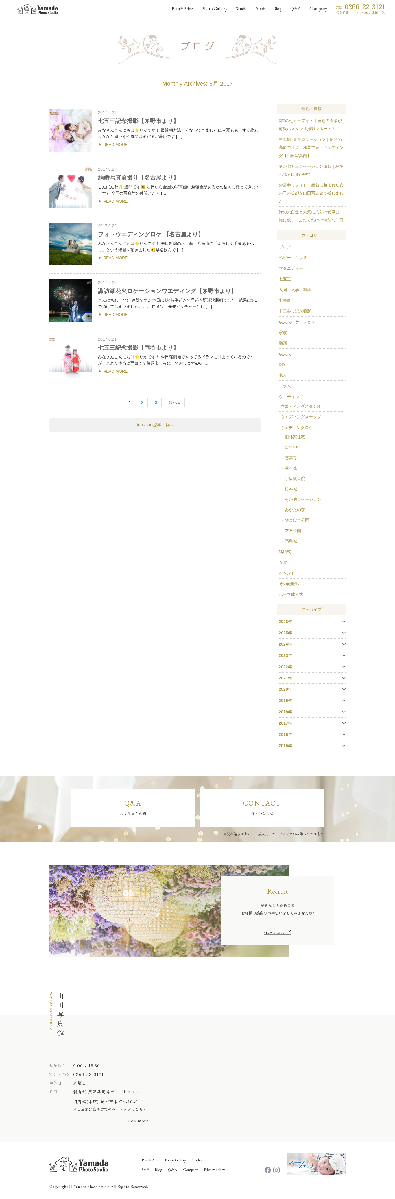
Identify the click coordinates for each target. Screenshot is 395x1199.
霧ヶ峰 (291, 468)
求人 (283, 375)
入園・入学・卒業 (295, 289)
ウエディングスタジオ (300, 406)
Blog (277, 8)
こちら (141, 1108)
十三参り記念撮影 (295, 311)
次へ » (174, 402)
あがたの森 (295, 509)
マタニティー (291, 268)
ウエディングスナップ (300, 417)
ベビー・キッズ (293, 257)
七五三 (285, 279)
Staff (260, 8)
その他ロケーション (303, 499)
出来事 (285, 300)
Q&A (295, 8)
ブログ (285, 247)
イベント (287, 573)
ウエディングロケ (296, 427)
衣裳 (283, 562)
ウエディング (291, 396)
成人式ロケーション (297, 321)
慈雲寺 (291, 457)
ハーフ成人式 (291, 594)
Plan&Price (150, 1160)
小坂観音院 (295, 478)
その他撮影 (289, 583)
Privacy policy (214, 1169)
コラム (285, 386)
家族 (283, 332)
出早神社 (293, 447)
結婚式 (285, 551)
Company (318, 8)
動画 (283, 343)
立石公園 (293, 530)
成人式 (285, 354)
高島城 (291, 541)
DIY (282, 364)
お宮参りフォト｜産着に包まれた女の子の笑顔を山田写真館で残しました (311, 193)
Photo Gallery (214, 8)
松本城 (291, 489)
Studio (242, 8)
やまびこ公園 (297, 520)
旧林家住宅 (295, 437)
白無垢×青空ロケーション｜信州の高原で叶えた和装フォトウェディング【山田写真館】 (311, 147)
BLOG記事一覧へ (157, 425)
